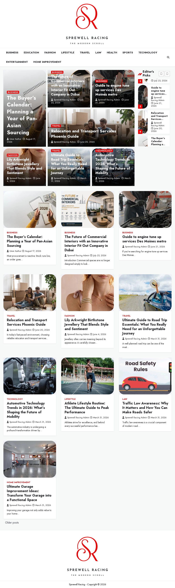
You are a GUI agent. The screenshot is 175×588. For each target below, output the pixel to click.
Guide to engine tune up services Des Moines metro (112, 90)
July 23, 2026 (160, 80)
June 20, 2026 (87, 141)
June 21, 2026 (156, 104)
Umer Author (15, 139)
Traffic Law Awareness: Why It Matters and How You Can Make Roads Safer (145, 408)
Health (112, 52)
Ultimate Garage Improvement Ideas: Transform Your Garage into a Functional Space (29, 493)
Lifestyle (67, 52)
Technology (147, 52)
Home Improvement (47, 62)
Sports (128, 52)
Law (98, 52)
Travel (85, 52)
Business (12, 52)
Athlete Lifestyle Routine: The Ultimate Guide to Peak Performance (87, 408)
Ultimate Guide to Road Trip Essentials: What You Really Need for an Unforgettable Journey (69, 164)
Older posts (12, 523)
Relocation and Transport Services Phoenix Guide (83, 133)
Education (31, 52)
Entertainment (17, 62)
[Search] (168, 57)
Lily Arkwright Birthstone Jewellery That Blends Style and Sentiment (24, 166)
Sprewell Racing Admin (65, 99)
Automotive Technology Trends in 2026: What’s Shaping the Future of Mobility (112, 164)
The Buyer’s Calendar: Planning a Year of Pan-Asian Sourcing (22, 115)
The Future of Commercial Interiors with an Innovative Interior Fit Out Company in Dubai (67, 85)
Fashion (50, 52)
